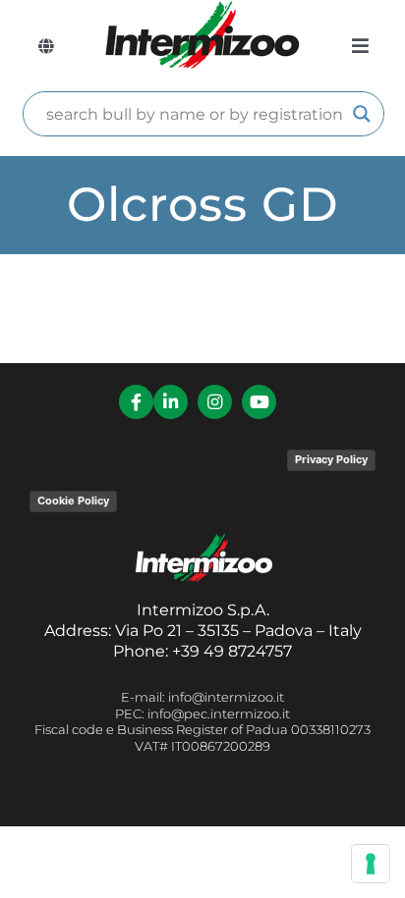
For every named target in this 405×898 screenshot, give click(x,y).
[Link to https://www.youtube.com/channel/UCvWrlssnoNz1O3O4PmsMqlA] (259, 402)
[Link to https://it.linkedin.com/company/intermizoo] (170, 402)
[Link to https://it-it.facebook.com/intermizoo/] (136, 402)
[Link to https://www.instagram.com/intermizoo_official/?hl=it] (215, 402)
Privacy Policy (331, 459)
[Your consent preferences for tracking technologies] (370, 863)
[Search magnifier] (362, 114)
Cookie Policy (73, 500)
